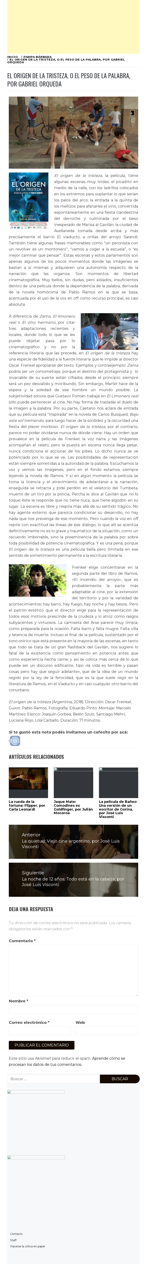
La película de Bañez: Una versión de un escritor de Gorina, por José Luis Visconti (118, 809)
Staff (13, 1240)
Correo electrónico (29, 1022)
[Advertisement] (73, 27)
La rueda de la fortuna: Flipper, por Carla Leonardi (27, 805)
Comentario (22, 941)
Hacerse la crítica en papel (27, 1246)
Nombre (18, 1001)
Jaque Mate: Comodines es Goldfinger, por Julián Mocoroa (73, 807)
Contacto (16, 1234)
